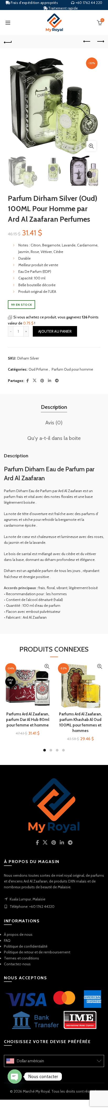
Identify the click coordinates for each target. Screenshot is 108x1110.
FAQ (7, 940)
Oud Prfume (38, 369)
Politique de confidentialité (25, 946)
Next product (100, 41)
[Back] (7, 41)
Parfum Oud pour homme (72, 369)
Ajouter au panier (55, 331)
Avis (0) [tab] (54, 422)
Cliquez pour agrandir (91, 146)
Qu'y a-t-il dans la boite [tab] (54, 438)
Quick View (46, 666)
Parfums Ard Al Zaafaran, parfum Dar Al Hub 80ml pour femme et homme (27, 720)
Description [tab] (54, 407)
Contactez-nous (17, 964)
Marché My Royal (36, 1091)
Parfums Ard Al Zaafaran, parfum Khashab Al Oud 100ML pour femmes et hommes (80, 722)
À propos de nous (18, 934)
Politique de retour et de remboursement (37, 952)
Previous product (87, 41)
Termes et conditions (21, 958)
